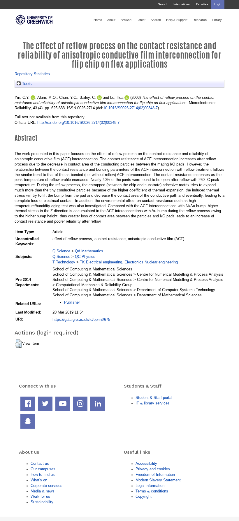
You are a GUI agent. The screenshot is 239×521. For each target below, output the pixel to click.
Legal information (150, 485)
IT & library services (153, 403)
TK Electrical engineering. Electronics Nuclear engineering (129, 262)
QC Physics (85, 256)
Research (200, 20)
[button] (18, 343)
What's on (39, 480)
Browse (126, 20)
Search (163, 4)
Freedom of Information (155, 474)
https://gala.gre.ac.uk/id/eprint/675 (81, 319)
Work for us (40, 496)
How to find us (43, 474)
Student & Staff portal (154, 397)
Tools (26, 83)
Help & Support (176, 20)
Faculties (202, 4)
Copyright (144, 496)
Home (98, 20)
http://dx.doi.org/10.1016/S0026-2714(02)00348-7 (78, 122)
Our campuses (43, 469)
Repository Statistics (32, 74)
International (181, 4)
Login (218, 4)
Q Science (61, 251)
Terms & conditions (152, 491)
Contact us (40, 463)
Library (217, 20)
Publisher (72, 302)
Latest (141, 20)
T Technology (63, 262)
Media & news (43, 491)
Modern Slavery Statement (158, 480)
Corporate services (46, 485)
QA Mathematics (89, 251)
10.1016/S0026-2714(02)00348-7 (130, 108)
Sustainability (42, 502)
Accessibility (146, 463)
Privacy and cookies (153, 469)
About (111, 20)
